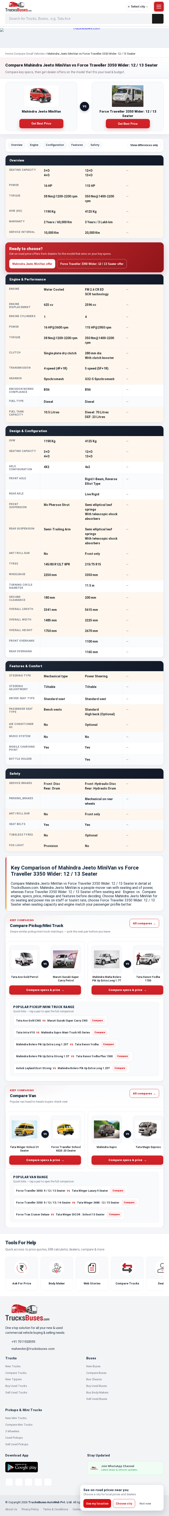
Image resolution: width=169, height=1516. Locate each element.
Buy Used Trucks (16, 1386)
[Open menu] (159, 6)
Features (77, 145)
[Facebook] (19, 1482)
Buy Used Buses (96, 1386)
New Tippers (13, 1379)
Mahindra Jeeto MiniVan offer (32, 264)
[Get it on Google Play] (21, 1467)
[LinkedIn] (48, 1482)
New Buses (93, 1366)
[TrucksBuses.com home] (63, 6)
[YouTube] (29, 1482)
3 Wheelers (12, 1431)
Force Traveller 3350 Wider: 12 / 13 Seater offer (91, 264)
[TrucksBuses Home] (27, 1312)
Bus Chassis (94, 1379)
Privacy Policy (30, 1509)
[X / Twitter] (9, 1482)
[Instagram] (38, 1482)
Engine (34, 145)
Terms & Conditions (55, 1509)
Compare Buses (96, 1373)
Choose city (124, 1503)
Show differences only (144, 145)
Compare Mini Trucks (19, 1424)
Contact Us (80, 1509)
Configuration (55, 145)
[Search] (157, 19)
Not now (145, 1503)
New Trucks (13, 1366)
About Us (11, 1509)
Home (9, 53)
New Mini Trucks (16, 1418)
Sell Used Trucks (16, 1392)
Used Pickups (14, 1437)
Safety (94, 145)
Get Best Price (41, 123)
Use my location (97, 1503)
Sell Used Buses (96, 1399)
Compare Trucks (16, 1373)
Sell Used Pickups (16, 1444)
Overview (16, 145)
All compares (144, 923)
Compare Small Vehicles (29, 53)
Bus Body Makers (97, 1392)
